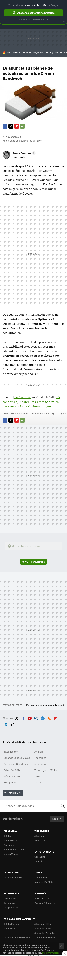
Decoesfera (9, 902)
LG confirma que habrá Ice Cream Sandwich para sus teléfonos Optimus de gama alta (31, 401)
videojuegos (10, 782)
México (38, 776)
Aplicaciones (22, 413)
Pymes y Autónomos (44, 902)
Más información (50, 952)
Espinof (38, 861)
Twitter (10, 126)
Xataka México (11, 923)
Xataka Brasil (10, 928)
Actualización (41, 413)
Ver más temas (12, 792)
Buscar (63, 806)
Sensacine (39, 856)
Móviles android (12, 776)
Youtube (29, 717)
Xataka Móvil (10, 840)
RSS (49, 717)
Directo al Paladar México (17, 937)
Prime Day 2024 (12, 770)
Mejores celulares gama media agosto (46, 704)
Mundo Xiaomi (11, 854)
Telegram (42, 717)
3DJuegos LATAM (42, 923)
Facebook (5, 126)
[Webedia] (13, 821)
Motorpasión (40, 877)
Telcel (37, 782)
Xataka (7, 835)
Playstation (38, 52)
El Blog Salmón (41, 898)
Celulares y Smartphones (17, 764)
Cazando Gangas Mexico (17, 757)
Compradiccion (11, 907)
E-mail (22, 126)
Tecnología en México (45, 770)
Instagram (36, 717)
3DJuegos (39, 835)
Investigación (11, 751)
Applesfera (9, 844)
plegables (54, 52)
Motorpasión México (44, 937)
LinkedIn (6, 723)
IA (27, 52)
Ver (35, 561)
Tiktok (12, 723)
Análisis (38, 751)
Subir (55, 818)
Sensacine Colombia (44, 933)
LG (56, 413)
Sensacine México (43, 928)
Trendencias (10, 898)
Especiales (40, 757)
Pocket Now (22, 397)
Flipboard (16, 126)
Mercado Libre (14, 52)
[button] (24, 153)
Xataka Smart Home (14, 849)
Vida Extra (39, 840)
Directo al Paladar (13, 877)
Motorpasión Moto (43, 882)
